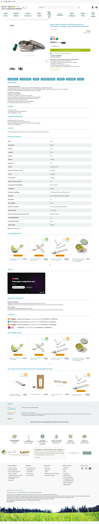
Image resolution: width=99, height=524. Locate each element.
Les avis (80, 79)
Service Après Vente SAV (14, 471)
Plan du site (11, 480)
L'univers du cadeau (56, 440)
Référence (52, 29)
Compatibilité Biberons (68, 480)
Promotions (47, 468)
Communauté (30, 473)
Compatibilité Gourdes (68, 479)
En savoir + (38, 457)
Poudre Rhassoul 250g (35, 394)
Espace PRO (30, 471)
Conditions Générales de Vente (15, 475)
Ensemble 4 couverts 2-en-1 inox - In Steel (77, 395)
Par (12, 409)
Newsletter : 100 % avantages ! (52, 473)
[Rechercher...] (79, 7)
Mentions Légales (12, 473)
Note (9, 407)
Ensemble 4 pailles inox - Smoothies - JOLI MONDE (15, 395)
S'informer (84, 440)
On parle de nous (30, 469)
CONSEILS (65, 468)
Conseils (28, 440)
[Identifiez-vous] (92, 7)
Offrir (46, 471)
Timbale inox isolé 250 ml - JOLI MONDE (15, 259)
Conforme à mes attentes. (29, 412)
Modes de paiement (13, 469)
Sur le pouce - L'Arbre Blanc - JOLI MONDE (36, 259)
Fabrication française (50, 475)
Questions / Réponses (48, 79)
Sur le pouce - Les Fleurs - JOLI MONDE (78, 259)
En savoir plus (13, 79)
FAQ (64, 471)
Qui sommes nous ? (31, 468)
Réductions (47, 469)
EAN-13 (9, 228)
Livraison (60, 79)
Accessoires (70, 79)
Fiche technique (25, 79)
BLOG (64, 469)
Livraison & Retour (12, 468)
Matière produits (67, 475)
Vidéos (36, 79)
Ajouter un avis (86, 32)
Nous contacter (30, 475)
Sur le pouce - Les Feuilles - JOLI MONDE (57, 259)
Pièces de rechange (67, 477)
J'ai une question (55, 69)
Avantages (42, 440)
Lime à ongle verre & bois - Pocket (57, 395)
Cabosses (70, 440)
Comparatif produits (68, 482)
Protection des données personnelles (13, 477)
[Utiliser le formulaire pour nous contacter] (9, 1)
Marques (13, 1)
